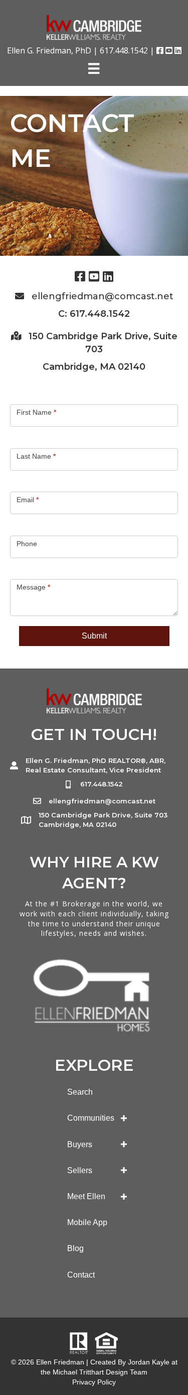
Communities (90, 1118)
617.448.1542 (124, 50)
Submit (94, 636)
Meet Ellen (86, 1196)
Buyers (79, 1144)
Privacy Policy (94, 1382)
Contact (81, 1275)
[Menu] (93, 68)
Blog (75, 1248)
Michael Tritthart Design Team (100, 1372)
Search (80, 1092)
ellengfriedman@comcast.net (102, 296)
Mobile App (87, 1222)
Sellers (79, 1170)
